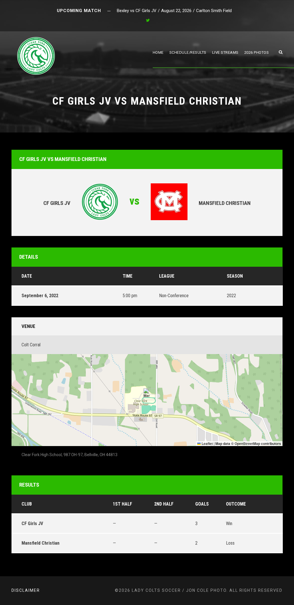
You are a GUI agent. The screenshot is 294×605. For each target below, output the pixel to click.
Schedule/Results (187, 52)
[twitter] (148, 20)
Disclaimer (25, 590)
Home (158, 52)
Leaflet (207, 443)
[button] (147, 394)
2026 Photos (256, 52)
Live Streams (225, 52)
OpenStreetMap (247, 443)
